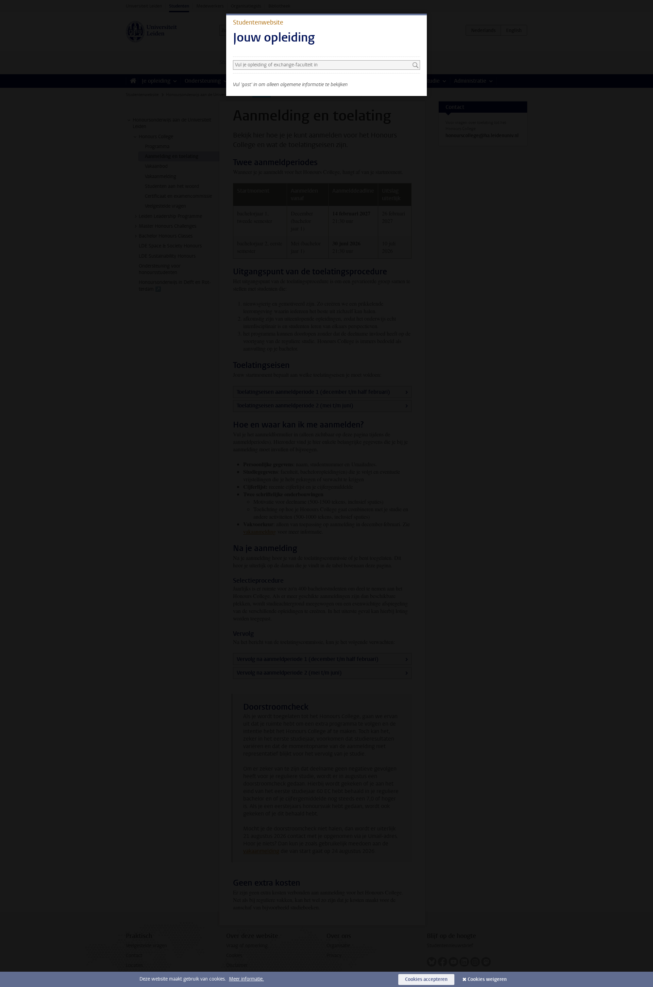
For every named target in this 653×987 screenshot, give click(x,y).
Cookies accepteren (426, 979)
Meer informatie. (246, 979)
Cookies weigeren (487, 979)
